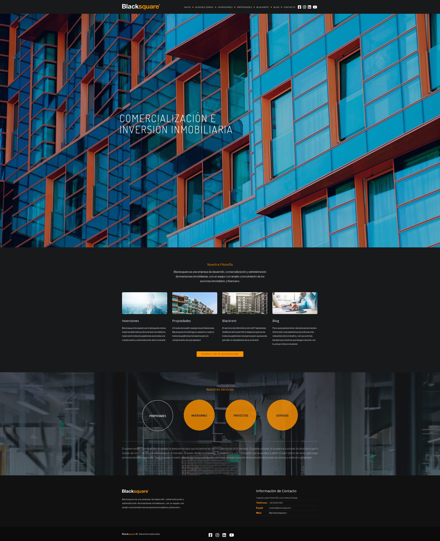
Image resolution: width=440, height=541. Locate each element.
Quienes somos (204, 7)
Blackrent (262, 7)
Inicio (187, 7)
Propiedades (244, 7)
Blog (276, 7)
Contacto (289, 7)
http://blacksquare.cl (278, 513)
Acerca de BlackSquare (220, 354)
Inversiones (225, 7)
